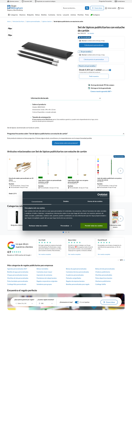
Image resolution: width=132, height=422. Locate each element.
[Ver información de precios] (110, 70)
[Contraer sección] (100, 98)
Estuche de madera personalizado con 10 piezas (21, 179)
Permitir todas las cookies (94, 225)
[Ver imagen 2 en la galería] (10, 35)
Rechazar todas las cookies (38, 225)
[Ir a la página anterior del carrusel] (118, 260)
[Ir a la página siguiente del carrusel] (124, 260)
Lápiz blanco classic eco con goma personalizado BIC (78, 181)
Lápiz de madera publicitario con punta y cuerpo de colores (109, 179)
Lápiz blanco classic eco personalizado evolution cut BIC (49, 181)
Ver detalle (90, 33)
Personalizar (65, 225)
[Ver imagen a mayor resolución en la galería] (44, 54)
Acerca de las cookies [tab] (95, 201)
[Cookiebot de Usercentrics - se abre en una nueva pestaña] (98, 195)
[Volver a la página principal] (15, 8)
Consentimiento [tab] (37, 201)
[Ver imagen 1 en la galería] (10, 29)
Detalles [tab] (66, 201)
